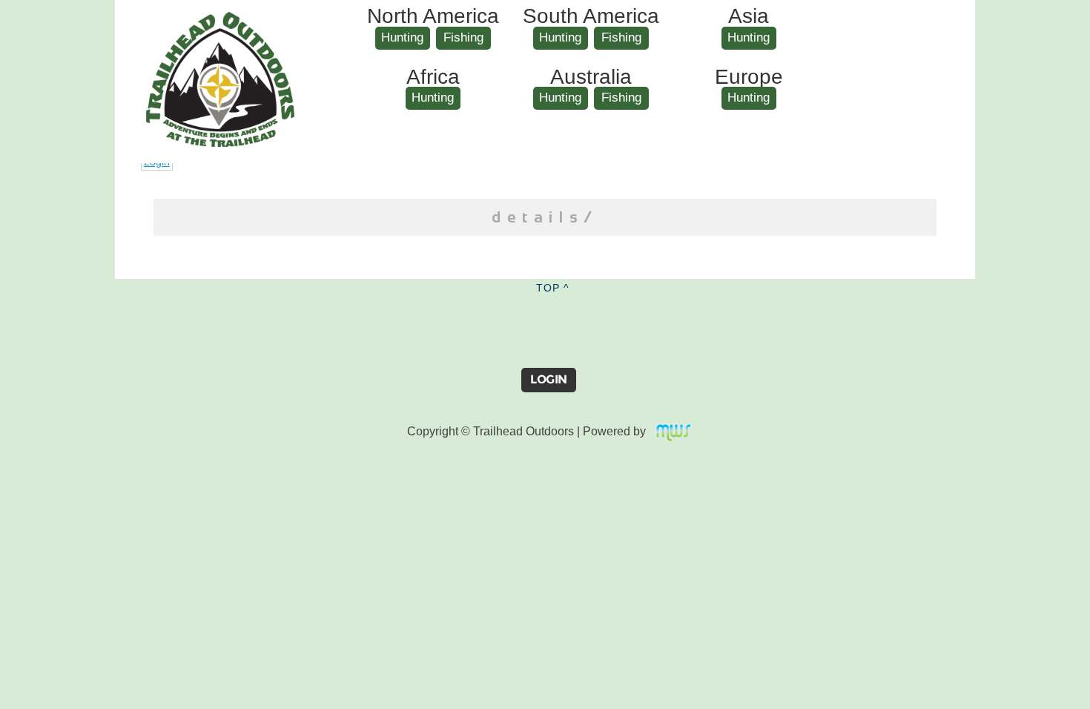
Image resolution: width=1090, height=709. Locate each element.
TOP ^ (552, 288)
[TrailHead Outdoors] (220, 23)
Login (548, 379)
